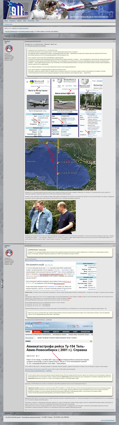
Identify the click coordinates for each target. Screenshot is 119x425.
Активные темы (8, 24)
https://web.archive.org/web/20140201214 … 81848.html (38, 319)
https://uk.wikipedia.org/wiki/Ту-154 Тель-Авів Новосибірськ (39, 260)
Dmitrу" (7, 41)
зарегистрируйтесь (23, 28)
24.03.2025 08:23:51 (36, 41)
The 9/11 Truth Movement (11, 31)
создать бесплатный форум (108, 420)
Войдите (14, 28)
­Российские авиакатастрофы (26, 31)
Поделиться (28, 41)
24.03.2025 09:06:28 (36, 245)
